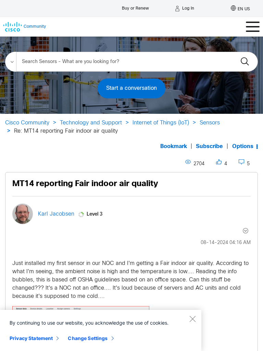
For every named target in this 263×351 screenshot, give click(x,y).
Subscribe (209, 146)
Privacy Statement (31, 338)
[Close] (192, 318)
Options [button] (242, 146)
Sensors (210, 122)
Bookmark (173, 146)
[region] (100, 330)
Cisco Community (27, 122)
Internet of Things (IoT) (161, 122)
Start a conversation (131, 88)
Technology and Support (91, 122)
